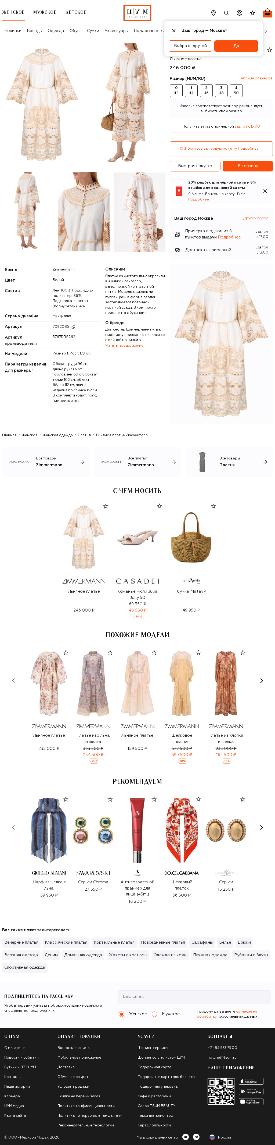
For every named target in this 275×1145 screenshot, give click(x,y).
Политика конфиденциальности (86, 1106)
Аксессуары (116, 31)
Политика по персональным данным (89, 1116)
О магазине (14, 1048)
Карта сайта (15, 1116)
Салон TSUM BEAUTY (156, 1106)
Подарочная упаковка (158, 1086)
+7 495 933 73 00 (222, 1048)
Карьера (12, 1096)
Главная (9, 435)
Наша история (17, 1086)
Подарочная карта (154, 1067)
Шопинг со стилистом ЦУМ (161, 1057)
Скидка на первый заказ (78, 1096)
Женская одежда (58, 435)
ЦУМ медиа (14, 1106)
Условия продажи (73, 1086)
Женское (30, 435)
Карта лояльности (154, 1125)
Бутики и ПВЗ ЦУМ (20, 1067)
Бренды (34, 31)
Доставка (66, 1067)
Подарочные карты (153, 31)
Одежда (56, 31)
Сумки (93, 31)
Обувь (76, 31)
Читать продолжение (124, 345)
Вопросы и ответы (73, 1048)
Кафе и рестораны (154, 1096)
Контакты (12, 1077)
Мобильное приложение (79, 1057)
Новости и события (21, 1057)
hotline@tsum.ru (222, 1057)
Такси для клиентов (155, 1116)
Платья (84, 435)
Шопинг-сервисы (153, 1048)
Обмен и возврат (72, 1077)
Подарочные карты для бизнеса (166, 1077)
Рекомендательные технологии (85, 1125)
